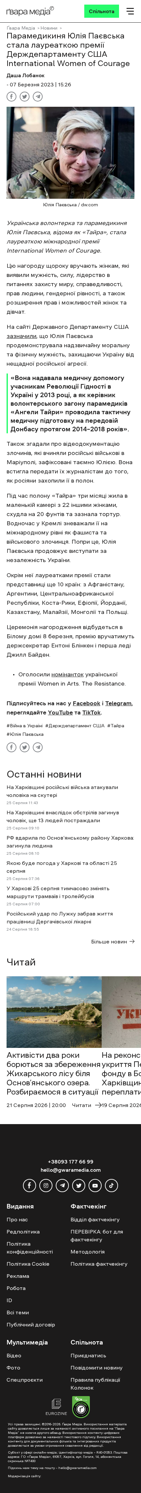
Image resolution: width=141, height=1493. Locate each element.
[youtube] (95, 1185)
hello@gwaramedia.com (71, 1169)
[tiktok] (111, 1185)
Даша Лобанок (26, 75)
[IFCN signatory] (81, 1408)
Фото (13, 1367)
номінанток (67, 674)
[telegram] (62, 1185)
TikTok (91, 712)
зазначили (21, 336)
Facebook (86, 703)
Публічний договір (31, 1324)
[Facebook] (11, 97)
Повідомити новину (96, 1367)
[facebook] (29, 1185)
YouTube (60, 712)
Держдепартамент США (77, 725)
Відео (14, 1355)
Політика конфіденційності (30, 1247)
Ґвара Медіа (21, 28)
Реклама (18, 1275)
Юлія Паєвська (27, 734)
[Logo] (30, 11)
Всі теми (18, 1312)
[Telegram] (38, 97)
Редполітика (23, 1231)
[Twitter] (25, 97)
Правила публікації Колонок (95, 1383)
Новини (48, 28)
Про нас (17, 1219)
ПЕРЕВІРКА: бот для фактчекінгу (96, 1235)
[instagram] (45, 1185)
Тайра (117, 725)
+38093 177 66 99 (70, 1161)
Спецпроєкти (25, 1379)
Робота (16, 1288)
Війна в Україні (26, 725)
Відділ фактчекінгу (95, 1219)
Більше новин (109, 941)
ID (9, 1300)
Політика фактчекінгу (99, 1263)
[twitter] (78, 1185)
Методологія (87, 1251)
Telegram (118, 703)
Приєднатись (88, 1355)
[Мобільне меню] (130, 11)
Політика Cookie (28, 1263)
